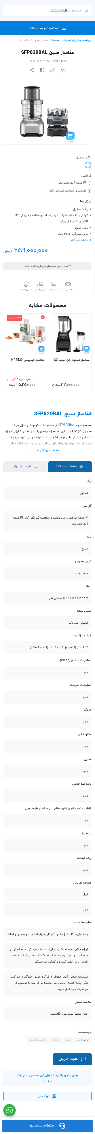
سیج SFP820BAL (70, 425)
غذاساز (55, 40)
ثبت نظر (43, 1096)
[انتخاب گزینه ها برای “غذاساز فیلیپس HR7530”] (38, 349)
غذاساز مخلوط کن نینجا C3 (72, 360)
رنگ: (83, 158)
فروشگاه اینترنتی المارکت (77, 40)
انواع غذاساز (83, 1040)
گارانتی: (86, 176)
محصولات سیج (37, 1040)
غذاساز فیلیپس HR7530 (27, 360)
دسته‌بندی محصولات (43, 28)
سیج (67, 1040)
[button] (52, 70)
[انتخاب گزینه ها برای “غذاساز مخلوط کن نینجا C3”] (84, 349)
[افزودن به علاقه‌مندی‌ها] (63, 70)
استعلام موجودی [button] (43, 1125)
